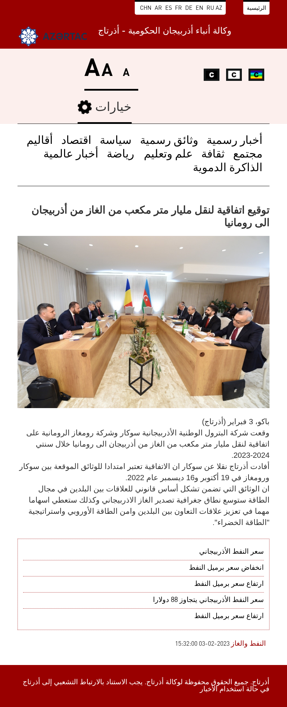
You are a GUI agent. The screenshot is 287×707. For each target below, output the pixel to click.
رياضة (120, 154)
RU (210, 8)
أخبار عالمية (70, 154)
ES (168, 8)
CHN (146, 8)
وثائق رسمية (169, 141)
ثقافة (213, 154)
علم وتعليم (167, 154)
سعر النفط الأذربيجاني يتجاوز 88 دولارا (208, 600)
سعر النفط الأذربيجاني (231, 551)
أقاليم (40, 141)
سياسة (116, 141)
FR (178, 8)
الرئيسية (256, 8)
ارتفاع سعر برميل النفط (229, 584)
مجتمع (247, 154)
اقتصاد (76, 141)
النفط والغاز (248, 644)
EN (199, 8)
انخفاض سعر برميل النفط (226, 568)
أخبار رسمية (234, 141)
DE (188, 8)
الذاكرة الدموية (227, 168)
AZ (219, 8)
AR (158, 8)
